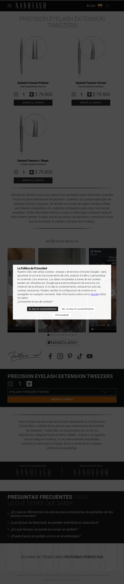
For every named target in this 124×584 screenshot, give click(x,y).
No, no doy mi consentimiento (78, 308)
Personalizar (62, 314)
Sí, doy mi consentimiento (42, 308)
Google (95, 294)
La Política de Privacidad (32, 268)
